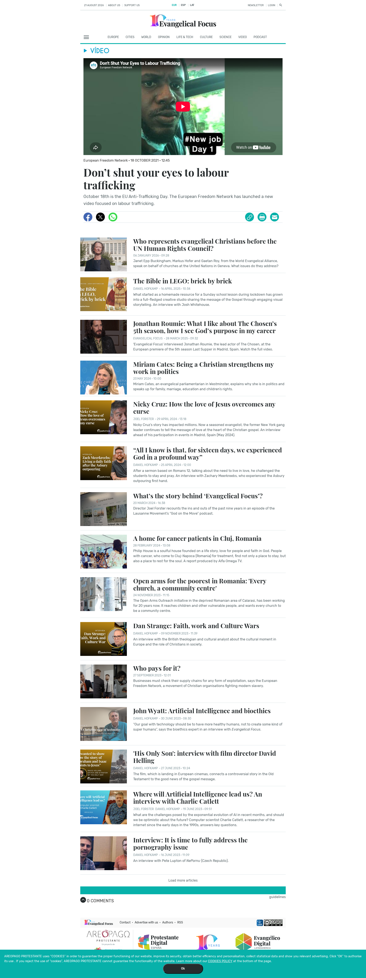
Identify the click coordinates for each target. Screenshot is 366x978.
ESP (183, 5)
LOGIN (271, 5)
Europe (113, 37)
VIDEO (242, 37)
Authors (167, 922)
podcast (260, 37)
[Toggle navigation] (87, 37)
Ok (183, 968)
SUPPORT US (132, 5)
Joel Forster (143, 419)
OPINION (164, 37)
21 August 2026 (94, 5)
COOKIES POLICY (220, 961)
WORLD (146, 37)
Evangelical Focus (148, 338)
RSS (180, 922)
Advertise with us (146, 922)
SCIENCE (225, 37)
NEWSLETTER (256, 5)
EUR (174, 5)
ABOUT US (114, 5)
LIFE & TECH (184, 37)
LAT (192, 5)
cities (130, 37)
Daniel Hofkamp (145, 289)
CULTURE (206, 37)
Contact (125, 922)
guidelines (277, 897)
